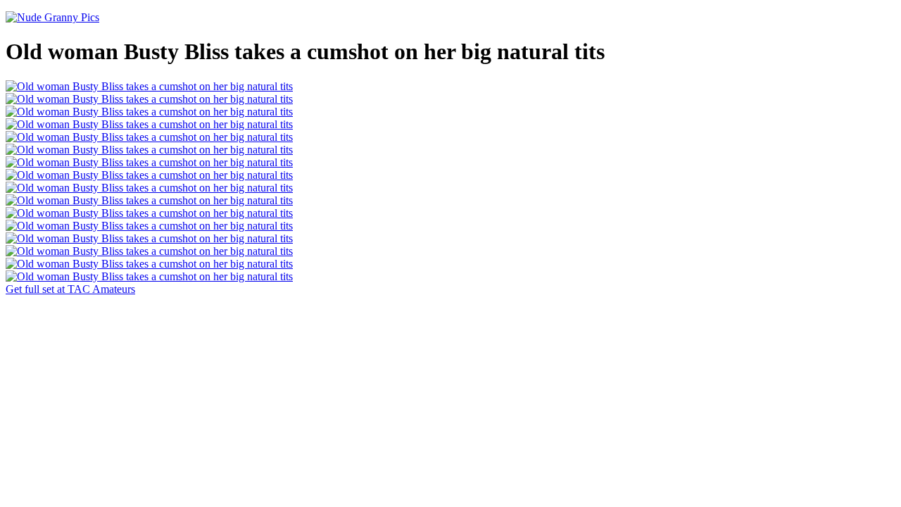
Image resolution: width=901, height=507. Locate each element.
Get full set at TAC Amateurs (70, 289)
